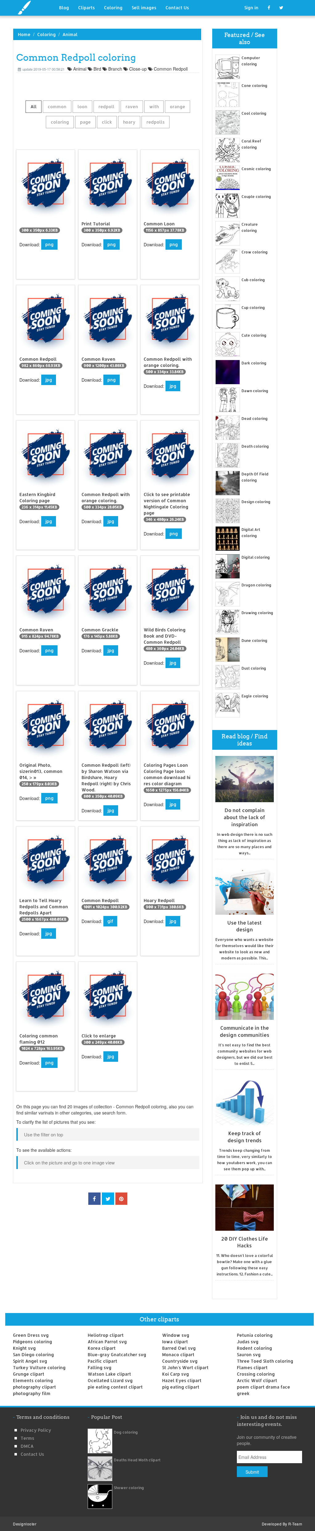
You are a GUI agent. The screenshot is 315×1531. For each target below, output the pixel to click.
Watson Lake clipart (109, 1374)
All (33, 106)
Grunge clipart (28, 1374)
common (57, 106)
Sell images (144, 7)
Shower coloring (129, 1487)
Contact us (32, 1454)
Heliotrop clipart (106, 1335)
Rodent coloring (254, 1348)
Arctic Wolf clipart (257, 1380)
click (107, 122)
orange (177, 106)
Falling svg (99, 1367)
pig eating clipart (180, 1386)
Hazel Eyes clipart (181, 1380)
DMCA (27, 1446)
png (49, 244)
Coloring (113, 7)
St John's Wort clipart (185, 1367)
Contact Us (177, 7)
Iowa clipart (175, 1341)
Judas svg (247, 1341)
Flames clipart (252, 1367)
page (85, 122)
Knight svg (24, 1348)
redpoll (106, 106)
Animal (70, 34)
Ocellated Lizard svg (110, 1380)
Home (24, 34)
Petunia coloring (255, 1335)
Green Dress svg (31, 1335)
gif (110, 921)
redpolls (155, 122)
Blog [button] (64, 7)
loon (82, 106)
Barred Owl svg (179, 1348)
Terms (27, 1438)
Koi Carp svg (175, 1374)
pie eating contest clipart (115, 1386)
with (154, 106)
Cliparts (86, 7)
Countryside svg (179, 1361)
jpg (48, 379)
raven (132, 106)
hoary (129, 122)
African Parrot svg (107, 1341)
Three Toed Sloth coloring (265, 1361)
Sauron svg (249, 1354)
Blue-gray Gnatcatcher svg (117, 1354)
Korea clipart (102, 1348)
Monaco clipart (178, 1354)
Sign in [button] (251, 7)
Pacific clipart (102, 1361)
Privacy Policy (36, 1430)
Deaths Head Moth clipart (137, 1460)
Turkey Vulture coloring (39, 1367)
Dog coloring (126, 1432)
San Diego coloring (33, 1354)
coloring (60, 122)
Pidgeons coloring (32, 1341)
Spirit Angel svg (30, 1361)
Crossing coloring (256, 1374)
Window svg (175, 1335)
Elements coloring (33, 1380)
